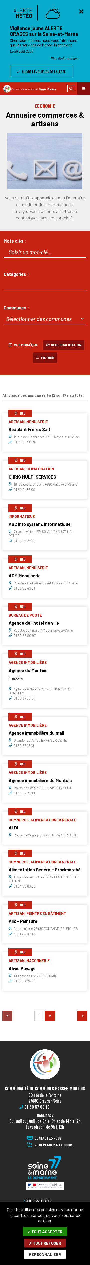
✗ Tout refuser (45, 1243)
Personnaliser (45, 1254)
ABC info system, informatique (40, 524)
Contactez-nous (48, 1138)
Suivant (83, 1016)
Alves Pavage (22, 968)
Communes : (16, 307)
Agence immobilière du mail (36, 733)
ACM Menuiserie (25, 575)
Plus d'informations (64, 58)
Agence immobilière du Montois (40, 780)
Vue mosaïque (25, 345)
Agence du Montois (28, 670)
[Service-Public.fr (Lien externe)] (45, 1186)
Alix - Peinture (23, 921)
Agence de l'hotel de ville (34, 623)
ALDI (13, 827)
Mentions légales (38, 1200)
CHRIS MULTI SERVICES (32, 477)
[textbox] (45, 319)
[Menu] (84, 88)
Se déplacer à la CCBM (53, 1145)
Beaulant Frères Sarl (29, 429)
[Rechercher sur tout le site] (71, 88)
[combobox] (45, 285)
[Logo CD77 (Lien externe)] (45, 1168)
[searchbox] (9, 285)
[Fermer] (81, 11)
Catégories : (16, 274)
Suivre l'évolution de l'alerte (43, 71)
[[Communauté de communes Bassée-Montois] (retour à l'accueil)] (45, 1079)
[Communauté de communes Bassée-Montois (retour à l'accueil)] (32, 88)
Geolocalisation (66, 345)
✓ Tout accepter (45, 1231)
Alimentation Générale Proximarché (45, 869)
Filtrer (47, 357)
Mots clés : (15, 241)
